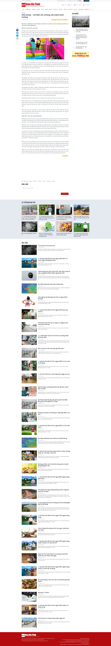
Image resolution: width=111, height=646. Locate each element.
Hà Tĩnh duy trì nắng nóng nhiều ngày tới (51, 618)
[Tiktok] (78, 0)
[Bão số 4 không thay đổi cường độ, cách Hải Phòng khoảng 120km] (47, 227)
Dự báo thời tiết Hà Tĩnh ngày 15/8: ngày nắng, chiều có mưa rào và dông (54, 567)
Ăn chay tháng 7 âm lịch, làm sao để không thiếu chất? (54, 580)
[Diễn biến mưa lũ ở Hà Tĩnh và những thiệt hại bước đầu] (29, 340)
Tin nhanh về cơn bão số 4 (46, 246)
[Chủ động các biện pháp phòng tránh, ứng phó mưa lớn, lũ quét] (29, 494)
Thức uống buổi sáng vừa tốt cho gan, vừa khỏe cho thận (53, 529)
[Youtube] (80, 1)
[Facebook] (76, 1)
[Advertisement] (45, 166)
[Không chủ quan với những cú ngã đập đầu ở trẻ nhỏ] (29, 417)
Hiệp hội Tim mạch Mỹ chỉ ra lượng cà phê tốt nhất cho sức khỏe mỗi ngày (53, 555)
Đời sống (75, 9)
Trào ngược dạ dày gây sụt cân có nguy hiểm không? (52, 298)
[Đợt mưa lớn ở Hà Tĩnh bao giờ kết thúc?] (80, 21)
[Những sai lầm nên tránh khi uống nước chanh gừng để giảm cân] (29, 468)
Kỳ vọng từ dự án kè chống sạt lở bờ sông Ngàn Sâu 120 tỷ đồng (54, 503)
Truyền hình (87, 4)
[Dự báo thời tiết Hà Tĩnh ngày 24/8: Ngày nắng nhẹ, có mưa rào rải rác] (47, 210)
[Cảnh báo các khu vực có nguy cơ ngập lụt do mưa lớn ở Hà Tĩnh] (29, 327)
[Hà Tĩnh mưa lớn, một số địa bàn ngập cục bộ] (29, 378)
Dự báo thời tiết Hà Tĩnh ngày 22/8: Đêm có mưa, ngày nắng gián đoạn (53, 259)
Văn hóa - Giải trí (48, 9)
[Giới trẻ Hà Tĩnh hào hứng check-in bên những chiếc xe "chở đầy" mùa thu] (29, 455)
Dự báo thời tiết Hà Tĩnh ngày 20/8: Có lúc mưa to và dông (54, 362)
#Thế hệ (39, 181)
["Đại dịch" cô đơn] (29, 597)
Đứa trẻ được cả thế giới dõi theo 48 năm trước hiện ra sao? (53, 388)
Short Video (28, 9)
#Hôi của (53, 181)
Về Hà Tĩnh (70, 9)
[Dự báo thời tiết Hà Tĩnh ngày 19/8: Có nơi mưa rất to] (29, 430)
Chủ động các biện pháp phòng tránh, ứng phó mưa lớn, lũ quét (53, 490)
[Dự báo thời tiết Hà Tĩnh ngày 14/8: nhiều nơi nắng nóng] (29, 610)
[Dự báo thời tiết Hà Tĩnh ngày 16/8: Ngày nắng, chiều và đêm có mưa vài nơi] (29, 545)
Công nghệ (81, 9)
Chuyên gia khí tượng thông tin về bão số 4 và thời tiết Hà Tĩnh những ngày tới (81, 36)
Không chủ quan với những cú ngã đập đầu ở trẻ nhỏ (54, 413)
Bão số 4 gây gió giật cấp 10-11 (29, 234)
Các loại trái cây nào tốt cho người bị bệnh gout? (63, 234)
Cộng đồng (86, 9)
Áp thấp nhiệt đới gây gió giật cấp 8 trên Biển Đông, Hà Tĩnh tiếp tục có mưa (52, 400)
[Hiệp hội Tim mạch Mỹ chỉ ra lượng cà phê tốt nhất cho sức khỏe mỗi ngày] (29, 558)
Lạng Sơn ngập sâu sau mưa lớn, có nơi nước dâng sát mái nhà (81, 218)
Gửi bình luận (65, 193)
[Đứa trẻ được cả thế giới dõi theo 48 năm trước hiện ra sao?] (29, 391)
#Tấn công (49, 181)
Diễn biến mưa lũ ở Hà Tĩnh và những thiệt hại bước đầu (82, 30)
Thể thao (60, 9)
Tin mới (65, 4)
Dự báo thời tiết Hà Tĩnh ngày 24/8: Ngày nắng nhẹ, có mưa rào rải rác (47, 218)
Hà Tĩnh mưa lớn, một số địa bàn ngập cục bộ (81, 43)
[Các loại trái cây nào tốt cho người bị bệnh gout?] (64, 227)
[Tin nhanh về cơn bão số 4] (29, 250)
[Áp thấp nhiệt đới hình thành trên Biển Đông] (29, 443)
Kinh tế (38, 9)
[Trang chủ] (23, 9)
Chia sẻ (17, 27)
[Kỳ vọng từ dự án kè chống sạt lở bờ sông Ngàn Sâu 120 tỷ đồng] (29, 507)
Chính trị (34, 9)
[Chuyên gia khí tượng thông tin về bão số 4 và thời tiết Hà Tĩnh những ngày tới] (64, 210)
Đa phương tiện (79, 4)
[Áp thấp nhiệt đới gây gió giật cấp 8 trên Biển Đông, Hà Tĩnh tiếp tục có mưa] (29, 404)
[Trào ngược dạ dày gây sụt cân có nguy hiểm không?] (29, 301)
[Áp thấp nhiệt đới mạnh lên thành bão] (29, 288)
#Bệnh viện (26, 181)
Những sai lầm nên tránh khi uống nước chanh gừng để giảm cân (53, 465)
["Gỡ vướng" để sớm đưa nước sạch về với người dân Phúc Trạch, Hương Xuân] (29, 210)
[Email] (17, 35)
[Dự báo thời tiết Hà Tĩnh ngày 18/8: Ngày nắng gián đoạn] (29, 481)
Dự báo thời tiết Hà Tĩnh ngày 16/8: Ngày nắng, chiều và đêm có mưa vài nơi (54, 542)
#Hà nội (30, 181)
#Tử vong (44, 181)
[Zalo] (81, 0)
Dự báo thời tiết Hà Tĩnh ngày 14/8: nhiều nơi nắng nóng (53, 606)
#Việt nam (35, 181)
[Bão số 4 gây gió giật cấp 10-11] (29, 227)
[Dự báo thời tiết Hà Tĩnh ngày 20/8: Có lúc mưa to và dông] (29, 366)
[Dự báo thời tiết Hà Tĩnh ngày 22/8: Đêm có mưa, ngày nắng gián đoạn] (29, 263)
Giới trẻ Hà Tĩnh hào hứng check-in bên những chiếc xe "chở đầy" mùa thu (54, 452)
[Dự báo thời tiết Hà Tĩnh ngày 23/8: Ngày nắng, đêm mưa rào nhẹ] (81, 227)
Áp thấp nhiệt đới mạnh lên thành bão (81, 47)
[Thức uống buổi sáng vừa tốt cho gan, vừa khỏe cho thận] (29, 533)
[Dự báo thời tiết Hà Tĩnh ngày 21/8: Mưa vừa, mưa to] (29, 314)
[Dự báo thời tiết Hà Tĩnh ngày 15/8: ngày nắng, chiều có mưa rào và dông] (29, 571)
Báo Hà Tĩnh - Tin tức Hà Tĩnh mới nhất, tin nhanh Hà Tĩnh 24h (33, 5)
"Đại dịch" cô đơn (43, 592)
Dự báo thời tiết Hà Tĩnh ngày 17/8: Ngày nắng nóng (53, 516)
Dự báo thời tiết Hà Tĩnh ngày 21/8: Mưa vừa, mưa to (53, 310)
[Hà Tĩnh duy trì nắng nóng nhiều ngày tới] (29, 623)
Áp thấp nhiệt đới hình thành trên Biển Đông (52, 438)
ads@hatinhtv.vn (86, 644)
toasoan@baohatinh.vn (85, 643)
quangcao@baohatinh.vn (78, 644)
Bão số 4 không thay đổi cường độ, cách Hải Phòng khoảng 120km (46, 235)
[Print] (17, 38)
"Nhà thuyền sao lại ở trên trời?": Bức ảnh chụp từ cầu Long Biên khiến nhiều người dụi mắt (54, 272)
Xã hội (42, 9)
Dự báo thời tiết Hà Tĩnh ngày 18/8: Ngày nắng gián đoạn (53, 477)
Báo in (71, 4)
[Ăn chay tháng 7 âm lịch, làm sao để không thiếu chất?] (29, 584)
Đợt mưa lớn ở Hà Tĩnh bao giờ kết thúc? (82, 25)
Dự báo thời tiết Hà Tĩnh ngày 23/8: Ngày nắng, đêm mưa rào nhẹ (81, 235)
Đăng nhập (87, 0)
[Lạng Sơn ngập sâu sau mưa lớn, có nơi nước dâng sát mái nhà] (81, 210)
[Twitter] (17, 33)
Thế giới (65, 9)
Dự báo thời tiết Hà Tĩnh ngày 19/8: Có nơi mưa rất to (54, 426)
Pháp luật (55, 9)
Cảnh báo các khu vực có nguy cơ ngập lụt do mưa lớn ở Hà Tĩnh (53, 323)
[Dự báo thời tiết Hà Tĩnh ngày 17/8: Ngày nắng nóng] (29, 520)
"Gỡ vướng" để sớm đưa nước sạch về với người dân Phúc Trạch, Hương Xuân (29, 218)
